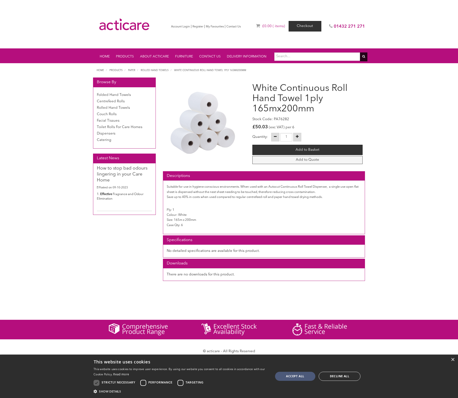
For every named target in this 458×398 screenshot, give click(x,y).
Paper (131, 70)
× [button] (452, 360)
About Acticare (154, 56)
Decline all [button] (339, 376)
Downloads (177, 263)
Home (105, 56)
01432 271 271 (349, 26)
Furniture (184, 56)
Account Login (180, 26)
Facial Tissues (108, 121)
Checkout (305, 26)
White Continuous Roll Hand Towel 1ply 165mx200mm (210, 70)
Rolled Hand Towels (155, 70)
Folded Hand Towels (114, 95)
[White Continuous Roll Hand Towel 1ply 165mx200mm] (203, 123)
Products (125, 56)
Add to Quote (307, 160)
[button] (181, 391)
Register (198, 26)
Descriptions (178, 176)
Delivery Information (246, 56)
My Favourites (215, 26)
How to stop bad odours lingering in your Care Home (122, 174)
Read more (121, 374)
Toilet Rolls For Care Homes (119, 127)
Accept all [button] (295, 376)
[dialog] (229, 376)
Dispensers (106, 133)
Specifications (180, 240)
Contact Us (233, 26)
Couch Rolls (107, 114)
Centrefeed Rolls (111, 101)
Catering (104, 140)
